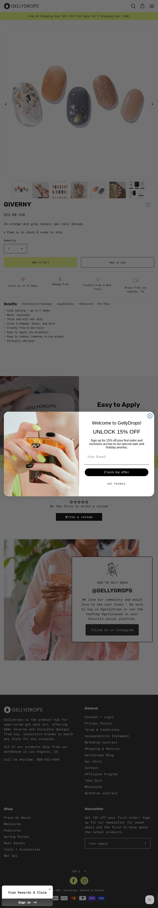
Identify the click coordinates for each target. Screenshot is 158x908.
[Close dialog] (150, 416)
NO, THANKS (117, 483)
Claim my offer (116, 472)
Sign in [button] (25, 902)
